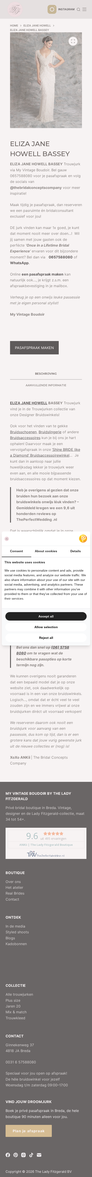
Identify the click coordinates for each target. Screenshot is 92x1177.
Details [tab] (75, 551)
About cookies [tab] (46, 551)
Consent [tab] (16, 551)
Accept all (46, 616)
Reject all (46, 638)
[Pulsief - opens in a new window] (83, 538)
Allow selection (46, 627)
